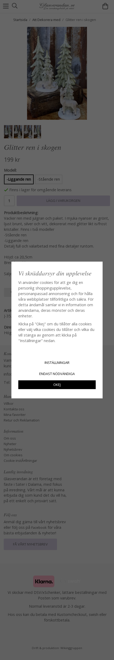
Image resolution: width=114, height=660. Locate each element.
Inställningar (57, 362)
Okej (57, 384)
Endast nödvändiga (57, 373)
